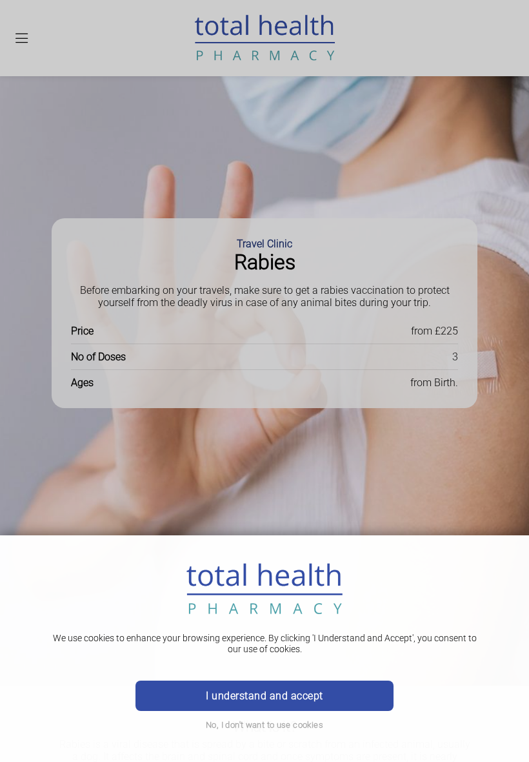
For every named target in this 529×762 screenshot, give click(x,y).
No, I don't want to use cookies (264, 725)
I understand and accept (264, 696)
